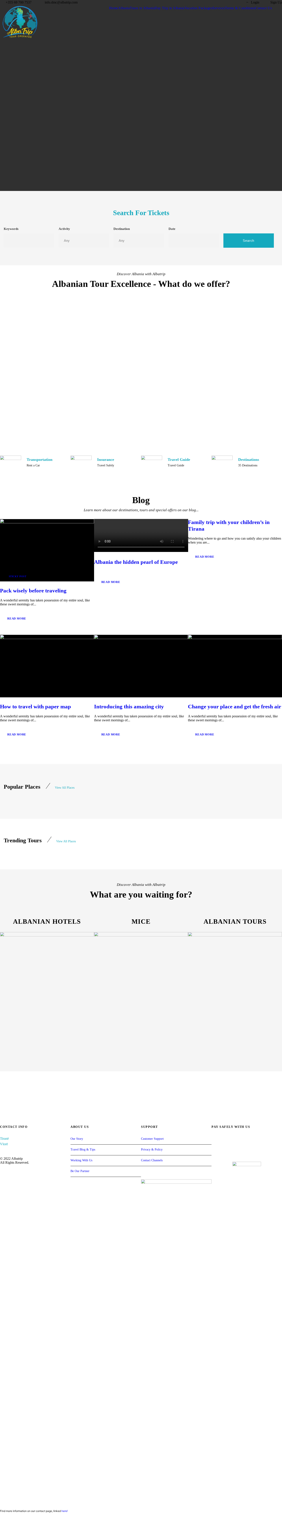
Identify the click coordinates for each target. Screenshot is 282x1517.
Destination (121, 229)
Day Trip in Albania (170, 8)
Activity (64, 229)
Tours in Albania (142, 8)
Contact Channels (152, 1160)
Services (218, 8)
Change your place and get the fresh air (234, 706)
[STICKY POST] (47, 550)
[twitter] (229, 2)
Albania (124, 8)
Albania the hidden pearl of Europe (136, 562)
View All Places (64, 787)
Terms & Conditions (240, 8)
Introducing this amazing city (129, 706)
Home (113, 8)
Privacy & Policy (152, 1149)
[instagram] (238, 2)
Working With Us (81, 1160)
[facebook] (221, 2)
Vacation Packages (199, 8)
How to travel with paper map (35, 706)
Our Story (76, 1138)
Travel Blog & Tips (82, 1149)
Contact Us (263, 8)
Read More (16, 618)
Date (172, 229)
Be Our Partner (79, 1171)
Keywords (11, 229)
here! (64, 1511)
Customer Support (152, 1138)
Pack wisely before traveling (33, 591)
